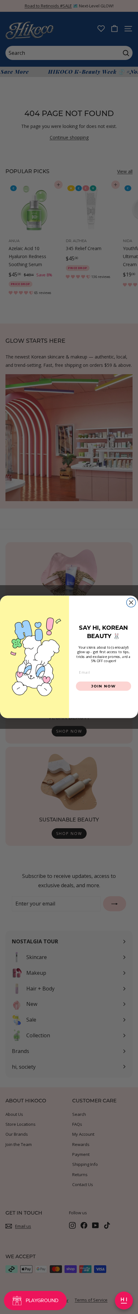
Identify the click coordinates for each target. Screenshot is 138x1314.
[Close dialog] (131, 602)
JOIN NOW (103, 686)
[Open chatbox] (124, 1301)
